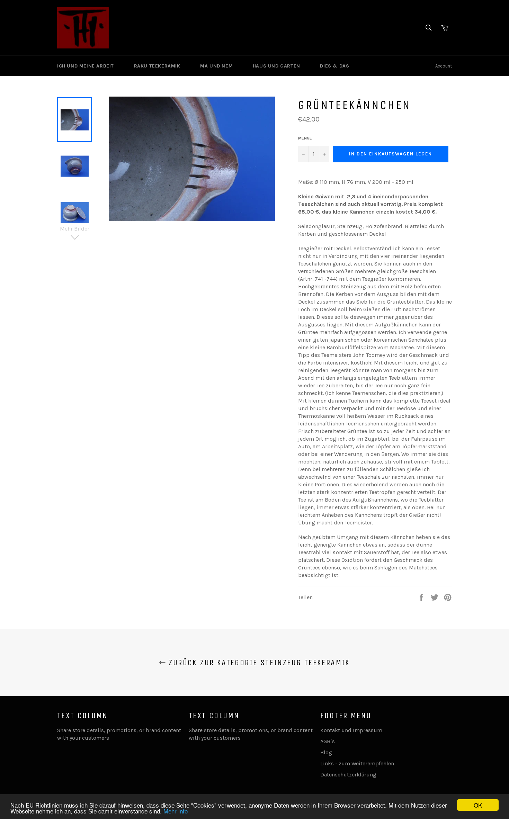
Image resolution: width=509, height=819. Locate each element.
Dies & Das (335, 66)
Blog (326, 752)
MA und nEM (217, 66)
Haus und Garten (277, 66)
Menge (305, 138)
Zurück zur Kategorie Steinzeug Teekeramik (258, 662)
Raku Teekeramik (158, 66)
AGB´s (327, 741)
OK (478, 805)
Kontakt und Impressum (351, 730)
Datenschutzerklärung (348, 774)
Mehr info (175, 811)
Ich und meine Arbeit (86, 66)
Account (443, 66)
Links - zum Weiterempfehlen (357, 763)
